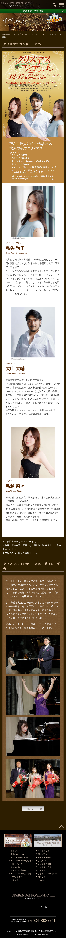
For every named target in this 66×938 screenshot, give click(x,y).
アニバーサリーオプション (22, 861)
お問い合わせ (16, 864)
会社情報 (41, 870)
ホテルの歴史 (16, 867)
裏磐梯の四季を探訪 (19, 857)
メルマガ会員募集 (18, 870)
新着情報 (14, 851)
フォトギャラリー (45, 867)
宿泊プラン (42, 854)
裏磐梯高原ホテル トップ (11, 34)
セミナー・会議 (44, 857)
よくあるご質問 (44, 864)
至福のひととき (17, 854)
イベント (27, 34)
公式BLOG (42, 861)
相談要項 (41, 877)
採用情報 (14, 880)
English (41, 880)
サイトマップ (43, 851)
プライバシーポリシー (47, 874)
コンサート (38, 34)
